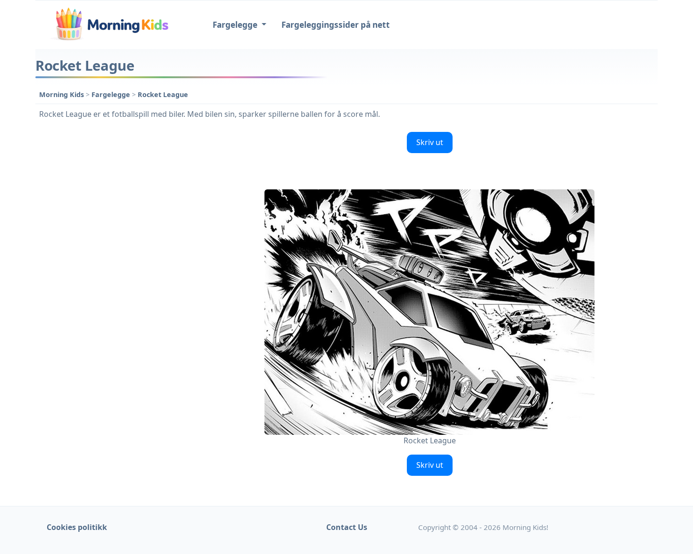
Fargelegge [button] (236, 24)
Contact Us (346, 527)
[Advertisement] (116, 269)
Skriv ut (429, 142)
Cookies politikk (77, 527)
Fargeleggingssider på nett (335, 24)
